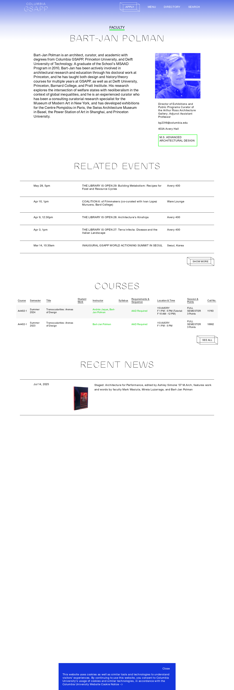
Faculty (117, 27)
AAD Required (139, 310)
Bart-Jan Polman (104, 311)
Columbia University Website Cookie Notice (91, 684)
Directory (172, 7)
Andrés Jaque (100, 309)
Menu (152, 7)
